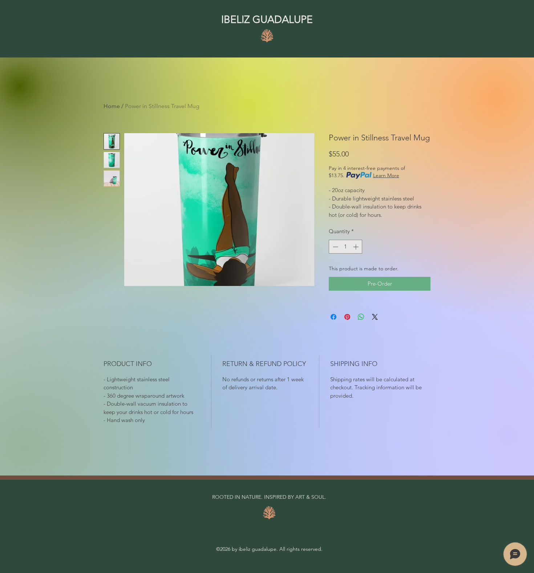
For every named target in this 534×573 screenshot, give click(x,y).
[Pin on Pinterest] (347, 317)
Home (112, 106)
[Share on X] (375, 317)
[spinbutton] (346, 247)
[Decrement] (335, 247)
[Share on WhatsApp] (361, 317)
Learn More (386, 175)
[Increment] (356, 247)
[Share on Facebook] (333, 317)
